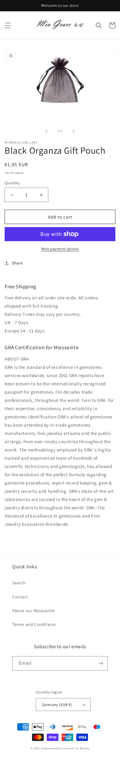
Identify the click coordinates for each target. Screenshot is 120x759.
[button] (7, 25)
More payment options (60, 248)
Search (19, 582)
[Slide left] (46, 131)
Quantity (12, 182)
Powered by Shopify (76, 748)
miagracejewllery (51, 748)
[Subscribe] (100, 663)
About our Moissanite (33, 610)
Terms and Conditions (34, 624)
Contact (20, 597)
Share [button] (17, 263)
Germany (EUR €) (57, 704)
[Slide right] (73, 131)
